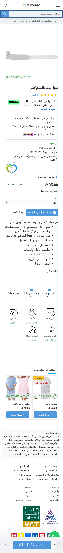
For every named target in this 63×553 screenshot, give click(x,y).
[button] (55, 536)
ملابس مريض (51, 404)
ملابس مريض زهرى (21, 404)
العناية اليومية (49, 21)
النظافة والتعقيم (34, 21)
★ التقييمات (16, 213)
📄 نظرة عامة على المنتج (42, 213)
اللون (56, 197)
